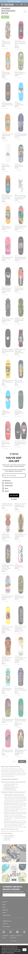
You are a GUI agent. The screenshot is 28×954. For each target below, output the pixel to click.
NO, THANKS (14, 499)
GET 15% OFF (14, 495)
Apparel (7, 491)
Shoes (6, 488)
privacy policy (10, 952)
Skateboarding (8, 483)
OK (24, 949)
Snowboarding (8, 485)
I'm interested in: (6, 480)
